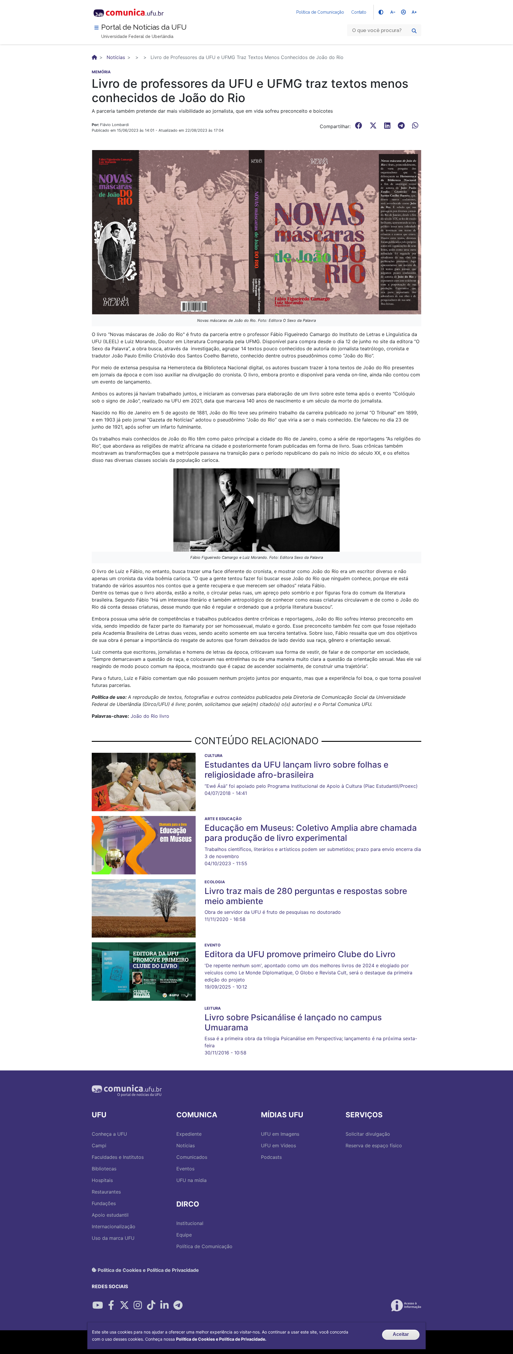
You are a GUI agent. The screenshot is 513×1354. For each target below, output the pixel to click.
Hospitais (102, 1180)
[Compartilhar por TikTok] (151, 1305)
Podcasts (271, 1157)
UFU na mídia (191, 1180)
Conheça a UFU (109, 1134)
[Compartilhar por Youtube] (98, 1305)
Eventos (185, 1169)
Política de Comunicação (320, 12)
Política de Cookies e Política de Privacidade (147, 1270)
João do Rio (144, 716)
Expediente (189, 1134)
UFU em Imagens (280, 1134)
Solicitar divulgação (368, 1134)
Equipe (184, 1235)
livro (164, 716)
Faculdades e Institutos (118, 1157)
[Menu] (96, 27)
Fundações (104, 1203)
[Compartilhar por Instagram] (138, 1305)
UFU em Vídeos (278, 1145)
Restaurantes (106, 1192)
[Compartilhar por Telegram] (178, 1305)
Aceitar (401, 1334)
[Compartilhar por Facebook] (111, 1305)
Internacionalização (113, 1226)
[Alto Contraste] (381, 12)
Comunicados (191, 1157)
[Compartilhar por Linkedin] (164, 1305)
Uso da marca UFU (113, 1238)
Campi (99, 1145)
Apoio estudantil (110, 1215)
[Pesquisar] (414, 31)
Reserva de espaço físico (374, 1145)
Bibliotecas (104, 1169)
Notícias (116, 57)
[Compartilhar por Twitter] (124, 1305)
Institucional (189, 1223)
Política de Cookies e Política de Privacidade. (221, 1339)
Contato (358, 12)
